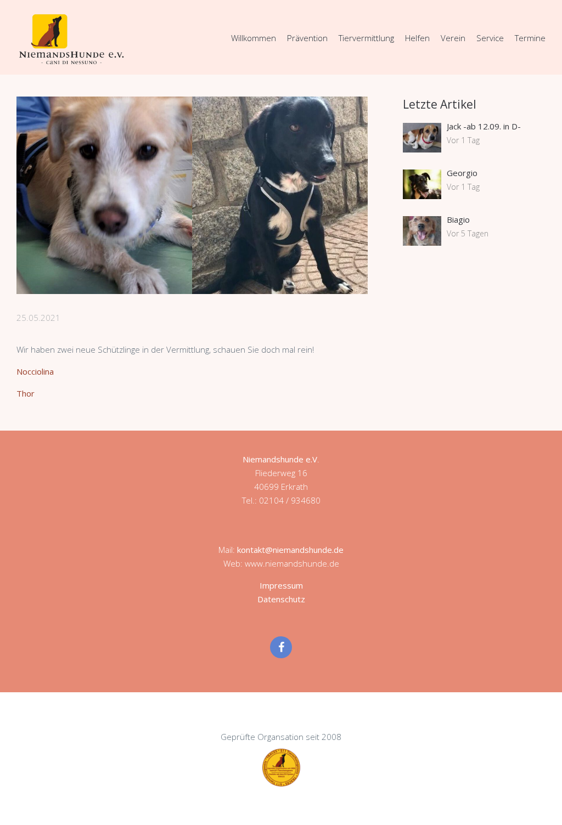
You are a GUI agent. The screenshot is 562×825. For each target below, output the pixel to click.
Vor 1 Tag (463, 140)
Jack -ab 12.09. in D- (484, 126)
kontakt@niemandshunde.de (290, 549)
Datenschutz (281, 599)
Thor (25, 393)
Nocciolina (35, 371)
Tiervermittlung (366, 37)
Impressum (281, 585)
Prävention (307, 37)
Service (490, 37)
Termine (530, 37)
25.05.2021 (38, 317)
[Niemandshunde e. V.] (71, 39)
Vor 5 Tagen (467, 233)
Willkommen (253, 37)
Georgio (462, 172)
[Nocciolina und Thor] (192, 195)
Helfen (417, 37)
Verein (453, 37)
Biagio (458, 219)
